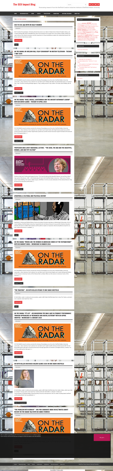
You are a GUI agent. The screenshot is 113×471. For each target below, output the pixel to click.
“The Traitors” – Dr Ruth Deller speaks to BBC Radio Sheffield (36, 290)
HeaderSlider (80, 35)
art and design (86, 24)
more (39, 434)
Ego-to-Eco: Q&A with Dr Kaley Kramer (28, 25)
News (32, 13)
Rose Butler (84, 39)
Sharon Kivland (90, 39)
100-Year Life (79, 23)
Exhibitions (56, 13)
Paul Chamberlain (85, 37)
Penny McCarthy (92, 37)
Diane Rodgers (89, 29)
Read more (18, 40)
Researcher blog (24, 13)
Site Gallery (84, 40)
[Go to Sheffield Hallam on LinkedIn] (92, 4)
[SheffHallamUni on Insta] (98, 4)
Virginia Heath (91, 40)
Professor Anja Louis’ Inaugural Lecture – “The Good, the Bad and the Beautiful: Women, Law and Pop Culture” (43, 149)
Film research (87, 32)
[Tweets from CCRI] (90, 4)
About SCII (77, 13)
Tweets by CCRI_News (82, 49)
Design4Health (80, 28)
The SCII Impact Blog (24, 4)
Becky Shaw (95, 24)
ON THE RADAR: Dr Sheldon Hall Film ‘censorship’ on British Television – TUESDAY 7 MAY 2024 (43, 52)
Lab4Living (88, 35)
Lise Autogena (95, 35)
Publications (47, 13)
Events (39, 13)
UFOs (87, 40)
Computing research (94, 26)
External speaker (91, 30)
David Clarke (85, 27)
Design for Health (86, 28)
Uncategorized (22, 402)
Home (15, 13)
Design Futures (92, 28)
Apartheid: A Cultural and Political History (30, 196)
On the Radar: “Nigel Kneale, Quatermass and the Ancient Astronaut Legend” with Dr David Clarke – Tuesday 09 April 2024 (42, 101)
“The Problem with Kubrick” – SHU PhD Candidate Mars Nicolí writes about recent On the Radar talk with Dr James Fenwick (41, 411)
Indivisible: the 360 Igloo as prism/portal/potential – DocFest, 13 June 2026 (87, 61)
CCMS (78, 26)
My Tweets (79, 78)
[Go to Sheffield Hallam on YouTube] (95, 4)
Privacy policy (60, 470)
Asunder (91, 24)
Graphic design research (90, 33)
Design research (81, 29)
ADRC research (94, 23)
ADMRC (84, 23)
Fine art (93, 32)
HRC (83, 35)
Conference (79, 27)
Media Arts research (83, 36)
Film (95, 30)
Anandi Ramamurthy (80, 24)
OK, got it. (102, 437)
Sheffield (79, 40)
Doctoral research (66, 13)
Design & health (91, 27)
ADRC (89, 23)
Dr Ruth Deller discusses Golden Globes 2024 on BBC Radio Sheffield (39, 364)
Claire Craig (87, 26)
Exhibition (85, 31)
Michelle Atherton (92, 36)
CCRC (82, 26)
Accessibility (53, 470)
